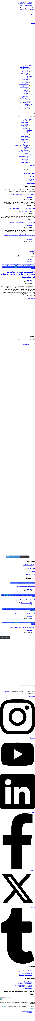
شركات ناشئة (25, 73)
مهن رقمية (26, 70)
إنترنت (27, 99)
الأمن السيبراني (24, 81)
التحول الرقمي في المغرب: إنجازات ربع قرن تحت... (21, 208)
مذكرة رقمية (25, 105)
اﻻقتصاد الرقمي (24, 67)
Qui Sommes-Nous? (26, 2)
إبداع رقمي (26, 74)
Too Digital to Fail (24, 102)
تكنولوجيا (29, 76)
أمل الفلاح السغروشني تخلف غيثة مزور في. (25, 586)
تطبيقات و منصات (24, 108)
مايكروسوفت (28, 261)
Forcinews (8, 692)
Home (30, 259)
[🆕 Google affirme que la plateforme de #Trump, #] (17, 464)
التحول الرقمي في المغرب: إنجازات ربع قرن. (25, 599)
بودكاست (29, 101)
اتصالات (26, 93)
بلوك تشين (26, 88)
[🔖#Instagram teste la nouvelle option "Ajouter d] (17, 411)
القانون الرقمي (25, 71)
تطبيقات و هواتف (24, 84)
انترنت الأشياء (25, 85)
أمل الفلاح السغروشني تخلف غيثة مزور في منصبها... (21, 194)
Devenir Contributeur (26, 5)
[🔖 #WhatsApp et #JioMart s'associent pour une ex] (17, 509)
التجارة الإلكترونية (24, 98)
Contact (33, 23)
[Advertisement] (17, 42)
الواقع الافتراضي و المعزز (22, 91)
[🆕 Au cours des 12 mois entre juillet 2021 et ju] (17, 396)
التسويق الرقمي (27, 94)
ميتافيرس (26, 90)
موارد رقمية (28, 104)
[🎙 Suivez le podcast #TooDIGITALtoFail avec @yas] (17, 542)
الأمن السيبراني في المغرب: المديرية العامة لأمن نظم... (20, 222)
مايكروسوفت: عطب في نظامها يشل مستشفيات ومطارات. (22, 627)
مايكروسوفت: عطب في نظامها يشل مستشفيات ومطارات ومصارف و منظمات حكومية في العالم (18, 274)
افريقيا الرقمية (30, 574)
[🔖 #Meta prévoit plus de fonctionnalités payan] (17, 483)
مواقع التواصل (25, 96)
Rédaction (29, 197)
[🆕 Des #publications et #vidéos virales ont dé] (17, 523)
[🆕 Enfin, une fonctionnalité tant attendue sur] (17, 427)
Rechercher (32, 635)
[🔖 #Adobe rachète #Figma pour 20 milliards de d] (17, 379)
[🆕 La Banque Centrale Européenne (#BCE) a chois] (17, 361)
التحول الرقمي (28, 65)
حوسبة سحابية (25, 82)
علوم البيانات (25, 79)
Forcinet (32, 1008)
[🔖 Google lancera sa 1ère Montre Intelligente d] (17, 444)
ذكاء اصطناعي (25, 78)
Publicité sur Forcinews (25, 3)
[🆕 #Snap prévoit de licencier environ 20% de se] (17, 496)
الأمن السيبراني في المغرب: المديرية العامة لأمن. (24, 613)
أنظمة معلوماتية (24, 87)
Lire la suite (31, 298)
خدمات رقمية (25, 68)
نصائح (27, 107)
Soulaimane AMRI (26, 212)
